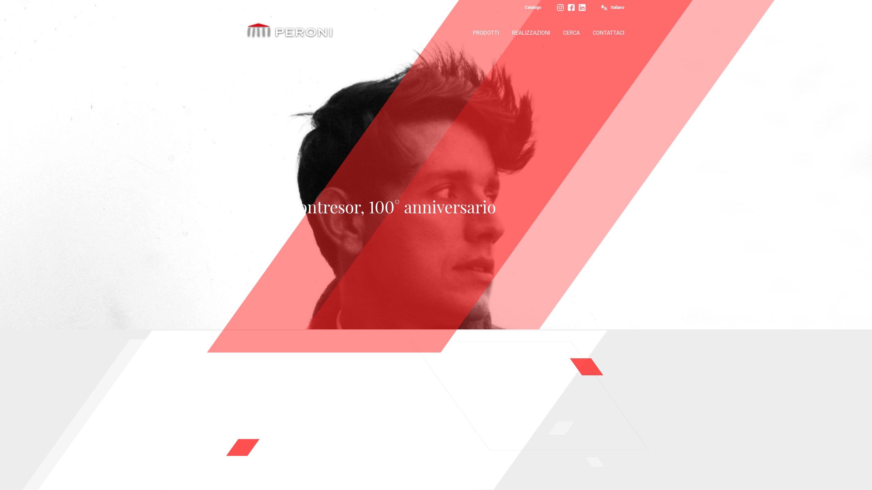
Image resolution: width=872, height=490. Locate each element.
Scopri (848, 314)
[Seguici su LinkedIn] (582, 7)
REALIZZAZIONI (531, 33)
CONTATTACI (608, 33)
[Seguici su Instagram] (560, 7)
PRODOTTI (486, 33)
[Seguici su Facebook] (571, 7)
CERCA (571, 33)
